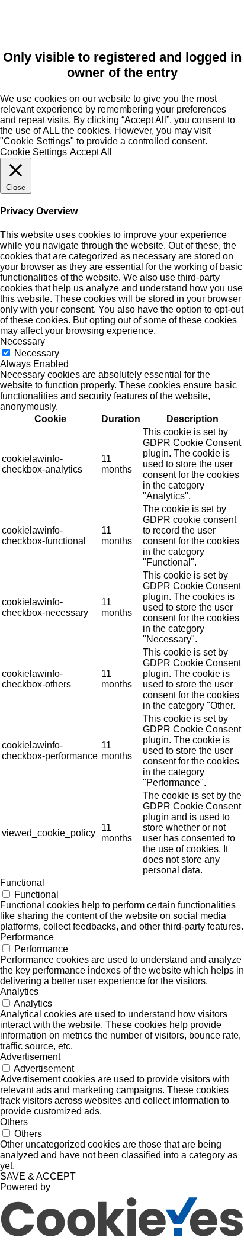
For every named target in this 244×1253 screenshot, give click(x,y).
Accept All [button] (91, 152)
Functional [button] (22, 883)
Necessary (36, 353)
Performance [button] (27, 937)
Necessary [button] (22, 341)
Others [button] (14, 1122)
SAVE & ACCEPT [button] (38, 1176)
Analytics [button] (19, 992)
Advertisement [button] (30, 1057)
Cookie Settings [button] (33, 152)
